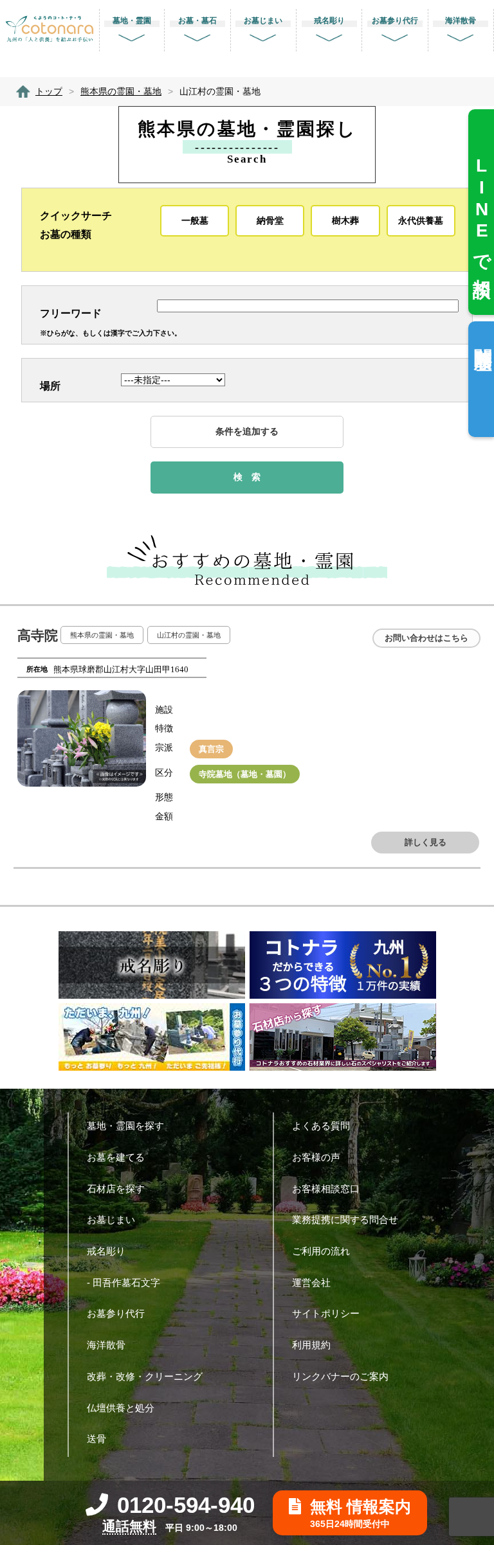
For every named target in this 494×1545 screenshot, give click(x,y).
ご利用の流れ (321, 1251)
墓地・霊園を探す (125, 1125)
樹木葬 (345, 220)
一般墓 (194, 220)
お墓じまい (111, 1219)
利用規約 (311, 1344)
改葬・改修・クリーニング (145, 1376)
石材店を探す (116, 1188)
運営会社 (311, 1282)
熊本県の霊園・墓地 (102, 635)
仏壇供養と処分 (120, 1407)
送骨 (96, 1438)
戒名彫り (106, 1251)
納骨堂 (270, 220)
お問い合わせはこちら (426, 638)
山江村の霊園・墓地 (189, 635)
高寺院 (37, 635)
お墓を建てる (116, 1157)
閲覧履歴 (483, 338)
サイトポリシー (326, 1313)
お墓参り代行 (116, 1313)
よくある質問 (321, 1125)
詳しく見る (425, 842)
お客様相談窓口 (326, 1188)
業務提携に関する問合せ (345, 1219)
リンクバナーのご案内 (340, 1376)
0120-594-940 (186, 1504)
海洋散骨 (106, 1344)
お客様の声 (316, 1157)
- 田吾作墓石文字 (123, 1282)
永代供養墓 (420, 220)
